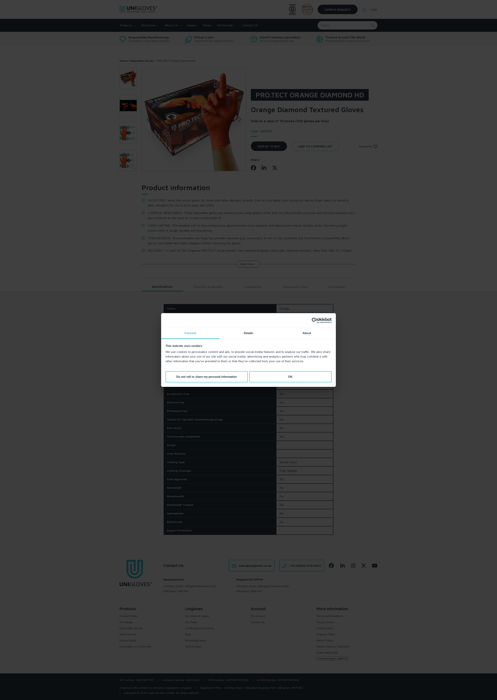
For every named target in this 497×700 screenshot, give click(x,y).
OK (290, 376)
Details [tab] (248, 333)
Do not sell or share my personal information (206, 376)
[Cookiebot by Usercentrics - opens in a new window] (315, 320)
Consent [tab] (190, 333)
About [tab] (306, 333)
